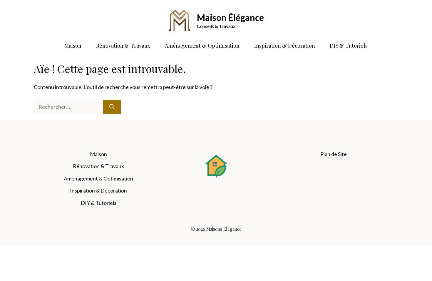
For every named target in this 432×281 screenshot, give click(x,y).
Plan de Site (333, 154)
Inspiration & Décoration (284, 45)
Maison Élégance (230, 17)
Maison (72, 45)
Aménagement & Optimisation (202, 45)
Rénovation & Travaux (123, 45)
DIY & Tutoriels (349, 45)
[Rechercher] (112, 107)
